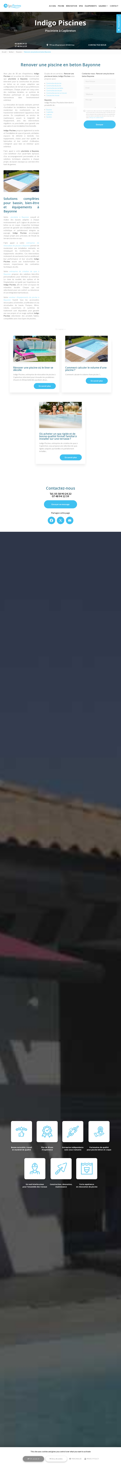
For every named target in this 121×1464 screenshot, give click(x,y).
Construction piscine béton (54, 88)
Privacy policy (92, 1459)
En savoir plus (45, 386)
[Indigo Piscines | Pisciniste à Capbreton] (12, 6)
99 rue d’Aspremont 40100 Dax (61, 45)
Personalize (76, 1459)
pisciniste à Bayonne (20, 217)
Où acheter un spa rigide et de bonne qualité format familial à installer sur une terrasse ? (58, 436)
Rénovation (71, 6)
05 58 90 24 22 (21, 43)
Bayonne (19, 52)
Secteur (11, 52)
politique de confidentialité (96, 117)
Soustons (49, 117)
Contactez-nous (97, 45)
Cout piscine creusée (52, 95)
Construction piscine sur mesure (56, 93)
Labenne (49, 114)
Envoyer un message (60, 504)
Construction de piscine (53, 86)
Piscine (61, 6)
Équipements (91, 6)
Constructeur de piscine (53, 83)
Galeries (102, 6)
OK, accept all (34, 1459)
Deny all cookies (57, 1459)
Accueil (52, 6)
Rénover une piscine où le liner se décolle (33, 369)
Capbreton (49, 112)
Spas (81, 6)
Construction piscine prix (54, 90)
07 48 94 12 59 (21, 46)
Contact (114, 6)
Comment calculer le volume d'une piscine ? (86, 369)
